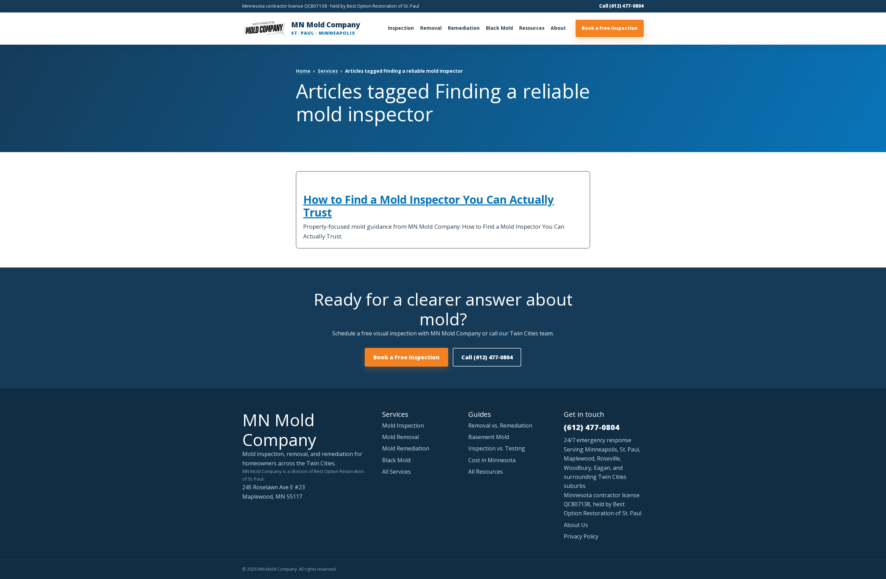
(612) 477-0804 (592, 427)
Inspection (401, 28)
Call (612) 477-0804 (621, 6)
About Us (576, 525)
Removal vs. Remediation (500, 425)
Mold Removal (400, 437)
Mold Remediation (405, 448)
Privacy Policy (581, 536)
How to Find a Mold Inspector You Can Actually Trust (428, 206)
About (558, 28)
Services (328, 71)
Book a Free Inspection (610, 28)
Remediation (464, 28)
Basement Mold (488, 437)
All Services (396, 471)
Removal (431, 28)
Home (303, 71)
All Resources (485, 471)
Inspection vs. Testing (496, 448)
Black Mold (499, 28)
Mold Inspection (403, 425)
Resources (531, 28)
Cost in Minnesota (492, 460)
